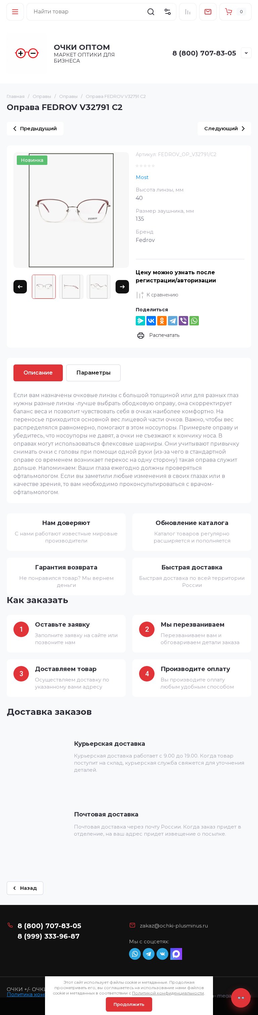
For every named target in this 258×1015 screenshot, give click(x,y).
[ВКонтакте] (151, 320)
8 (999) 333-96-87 (48, 936)
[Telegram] (172, 320)
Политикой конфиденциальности (168, 992)
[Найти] (150, 11)
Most (142, 177)
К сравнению (162, 295)
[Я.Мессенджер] (140, 320)
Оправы (42, 96)
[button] (15, 11)
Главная (16, 96)
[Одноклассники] (162, 320)
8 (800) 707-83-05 (204, 53)
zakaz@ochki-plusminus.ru (174, 925)
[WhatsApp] (194, 320)
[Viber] (183, 320)
